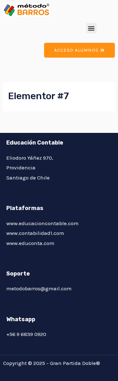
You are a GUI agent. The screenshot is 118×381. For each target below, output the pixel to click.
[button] (91, 28)
